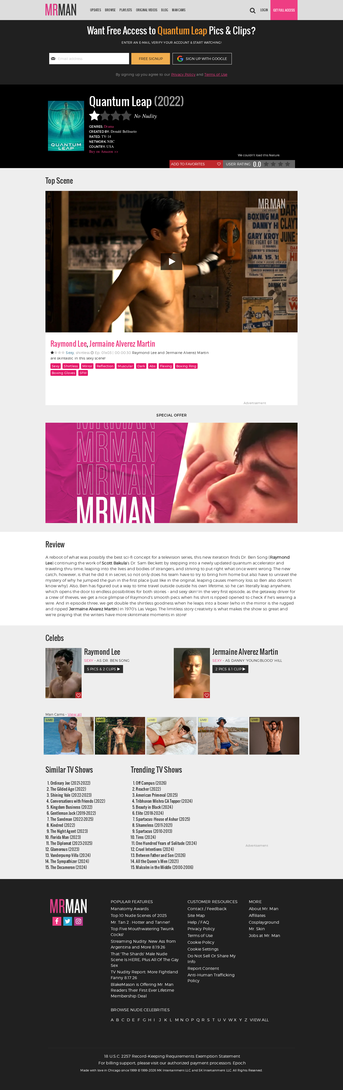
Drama (109, 126)
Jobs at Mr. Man (264, 935)
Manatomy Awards (130, 908)
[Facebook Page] (56, 921)
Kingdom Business (71, 807)
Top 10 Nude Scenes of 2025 (139, 915)
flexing (166, 366)
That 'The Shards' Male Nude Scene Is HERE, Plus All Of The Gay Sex (145, 960)
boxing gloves (63, 373)
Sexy (56, 366)
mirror (87, 366)
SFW (83, 373)
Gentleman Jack (73, 813)
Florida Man (65, 837)
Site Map (196, 915)
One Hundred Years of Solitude (166, 843)
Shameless (154, 825)
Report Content (203, 968)
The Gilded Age (68, 789)
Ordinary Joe (70, 783)
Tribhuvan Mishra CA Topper (164, 801)
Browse (110, 10)
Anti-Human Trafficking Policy (211, 978)
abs (152, 366)
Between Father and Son (161, 855)
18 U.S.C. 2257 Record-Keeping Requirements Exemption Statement (172, 1056)
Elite (150, 813)
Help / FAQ (198, 922)
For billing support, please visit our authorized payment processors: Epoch (172, 1063)
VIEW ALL (252, 1020)
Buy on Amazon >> (103, 151)
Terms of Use (215, 74)
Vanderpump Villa (70, 855)
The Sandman (72, 819)
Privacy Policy (183, 74)
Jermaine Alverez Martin (122, 344)
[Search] (252, 10)
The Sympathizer (69, 861)
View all (75, 714)
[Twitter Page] (67, 921)
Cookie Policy (201, 942)
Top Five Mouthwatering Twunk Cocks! (142, 931)
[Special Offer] (171, 473)
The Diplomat (71, 843)
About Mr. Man (263, 908)
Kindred (62, 825)
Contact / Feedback (207, 908)
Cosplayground (264, 922)
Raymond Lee (68, 344)
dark (141, 366)
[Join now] (284, 10)
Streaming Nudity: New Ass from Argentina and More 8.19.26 (143, 944)
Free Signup (151, 58)
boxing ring (186, 366)
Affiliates (257, 915)
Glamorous (65, 849)
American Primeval (157, 795)
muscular (125, 366)
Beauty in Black (154, 807)
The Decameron (68, 867)
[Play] (171, 261)
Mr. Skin (257, 928)
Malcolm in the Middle (164, 867)
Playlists (126, 10)
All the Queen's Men (157, 861)
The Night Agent (69, 831)
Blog (164, 10)
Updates (95, 10)
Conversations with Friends (77, 801)
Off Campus (151, 783)
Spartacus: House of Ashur (163, 819)
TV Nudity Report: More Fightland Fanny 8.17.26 (144, 975)
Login (264, 10)
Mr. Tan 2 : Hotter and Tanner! (140, 922)
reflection (105, 366)
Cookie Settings (203, 949)
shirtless (71, 366)
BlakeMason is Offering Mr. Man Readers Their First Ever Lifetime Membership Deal (142, 990)
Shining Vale (71, 795)
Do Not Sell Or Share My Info (212, 959)
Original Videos (146, 10)
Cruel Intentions (155, 849)
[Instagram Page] (78, 921)
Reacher (148, 789)
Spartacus (154, 831)
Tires (146, 837)
